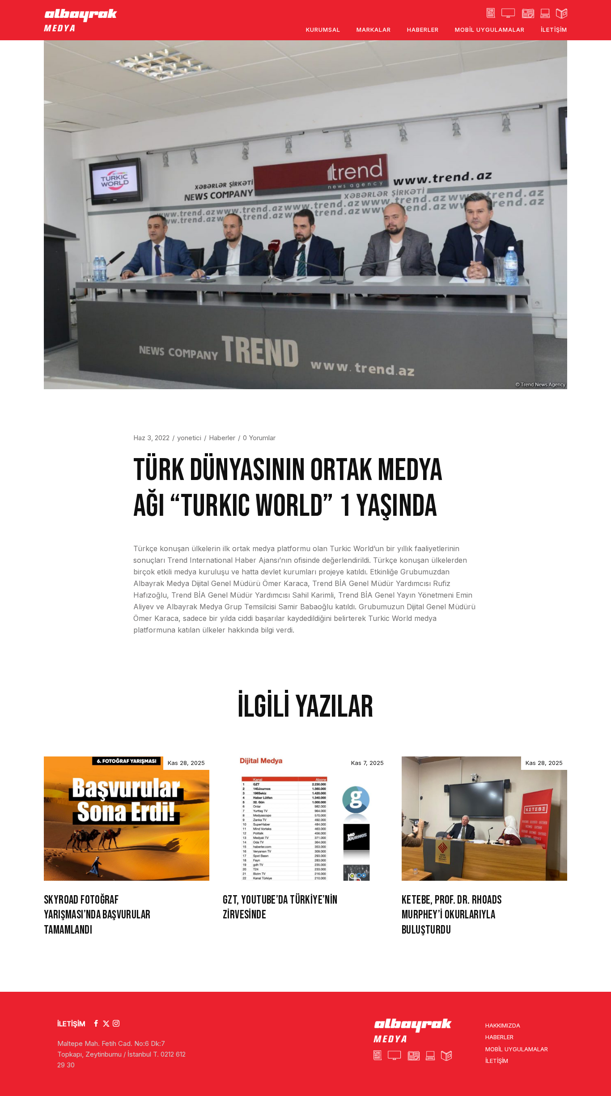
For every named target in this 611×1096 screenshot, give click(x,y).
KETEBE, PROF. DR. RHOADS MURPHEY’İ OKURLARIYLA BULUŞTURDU (451, 915)
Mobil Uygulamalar (516, 1049)
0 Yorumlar (259, 437)
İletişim (496, 1060)
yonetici (189, 437)
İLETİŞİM (71, 1024)
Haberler (222, 437)
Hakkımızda (502, 1025)
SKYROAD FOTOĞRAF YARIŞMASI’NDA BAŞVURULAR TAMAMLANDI (97, 915)
